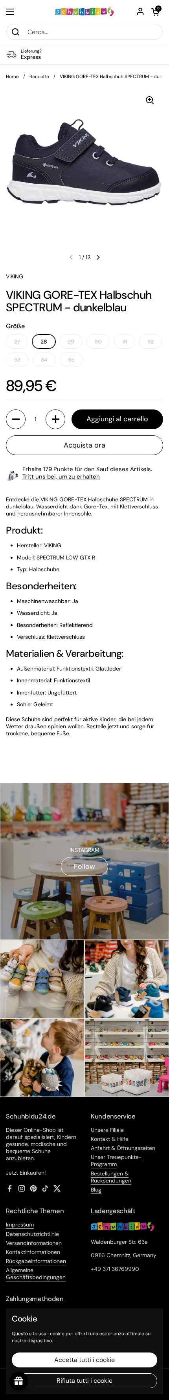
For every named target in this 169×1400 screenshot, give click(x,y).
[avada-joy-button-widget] (18, 1381)
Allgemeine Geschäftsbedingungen (36, 1274)
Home (12, 76)
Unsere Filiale (107, 1129)
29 (71, 341)
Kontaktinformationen (33, 1252)
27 (17, 341)
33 (17, 359)
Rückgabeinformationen (36, 1261)
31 (124, 341)
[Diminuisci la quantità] (16, 419)
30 (98, 341)
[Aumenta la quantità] (55, 419)
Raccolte (39, 76)
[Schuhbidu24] (84, 12)
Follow (84, 866)
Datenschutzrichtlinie (32, 1233)
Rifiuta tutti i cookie (84, 1380)
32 (150, 341)
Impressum (20, 1224)
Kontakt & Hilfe (110, 1138)
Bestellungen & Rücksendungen (111, 1177)
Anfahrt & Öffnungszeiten (123, 1147)
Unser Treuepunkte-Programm (116, 1160)
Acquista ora (84, 445)
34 (44, 359)
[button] (155, 12)
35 (71, 359)
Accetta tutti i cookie (84, 1360)
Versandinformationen (34, 1242)
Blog (96, 1189)
